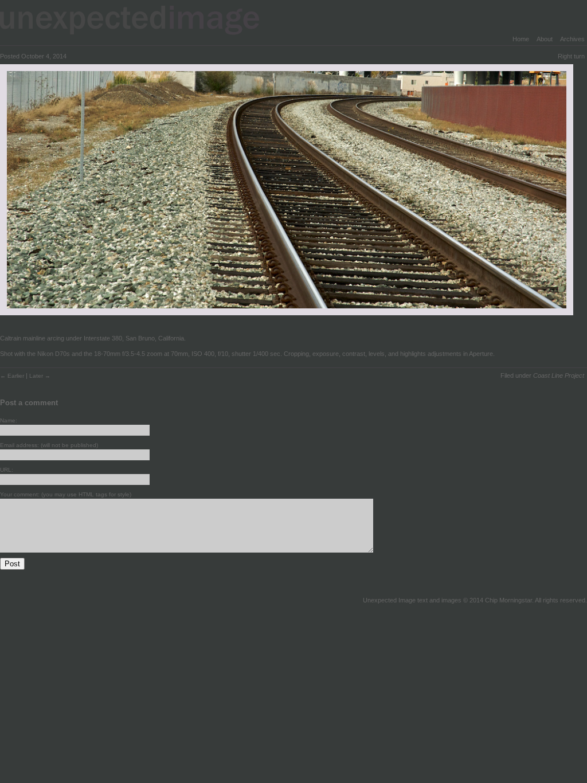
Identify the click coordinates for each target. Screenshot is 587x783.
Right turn (571, 56)
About (545, 39)
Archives (572, 39)
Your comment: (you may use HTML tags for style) (65, 494)
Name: (8, 420)
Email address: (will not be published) (49, 445)
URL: (6, 470)
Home (520, 39)
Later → (39, 376)
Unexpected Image (137, 20)
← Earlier (13, 376)
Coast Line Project (558, 375)
